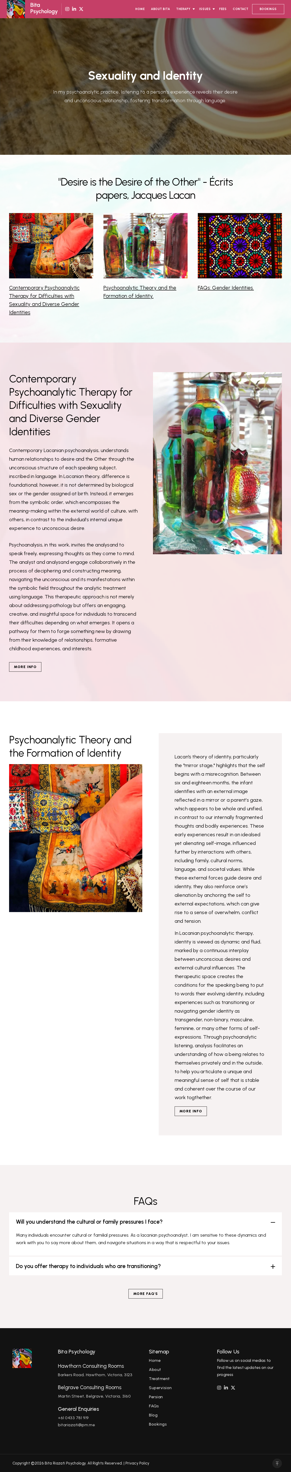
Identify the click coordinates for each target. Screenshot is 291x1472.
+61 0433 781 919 (73, 1417)
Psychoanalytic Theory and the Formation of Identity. (139, 292)
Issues (205, 9)
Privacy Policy (137, 1463)
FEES (222, 9)
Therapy (183, 9)
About (155, 1369)
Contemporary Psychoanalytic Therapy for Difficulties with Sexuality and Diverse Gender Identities (44, 300)
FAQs (154, 1405)
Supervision (160, 1387)
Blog (153, 1415)
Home (140, 9)
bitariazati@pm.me (76, 1424)
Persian (156, 1396)
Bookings (268, 9)
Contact (240, 9)
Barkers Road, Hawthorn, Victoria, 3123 (95, 1374)
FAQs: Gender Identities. (226, 288)
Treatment (159, 1378)
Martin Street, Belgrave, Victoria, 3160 (94, 1396)
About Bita (160, 9)
